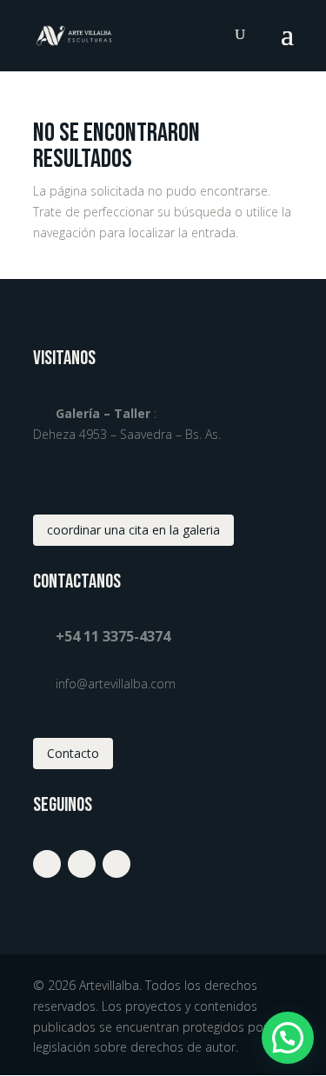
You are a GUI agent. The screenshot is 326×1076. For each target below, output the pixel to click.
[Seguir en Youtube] (116, 864)
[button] (288, 1038)
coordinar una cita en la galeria (133, 529)
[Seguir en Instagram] (47, 864)
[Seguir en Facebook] (82, 864)
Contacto (73, 753)
